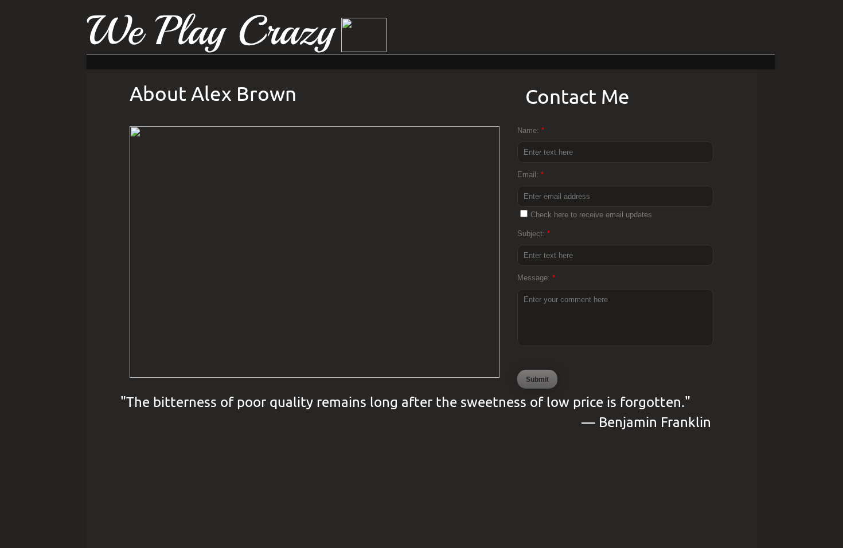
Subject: (533, 233)
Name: (530, 130)
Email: (530, 174)
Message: (536, 277)
